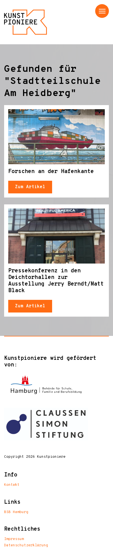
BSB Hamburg (16, 512)
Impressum (14, 539)
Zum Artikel (30, 187)
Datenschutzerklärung (26, 545)
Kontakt (11, 485)
